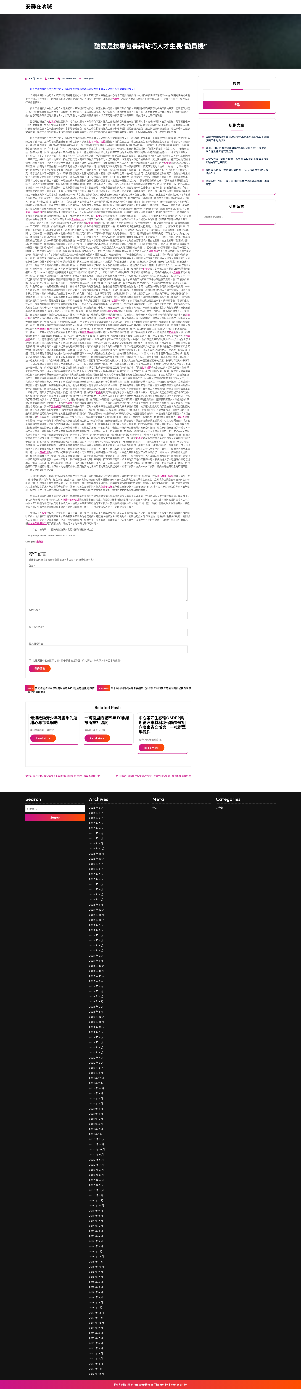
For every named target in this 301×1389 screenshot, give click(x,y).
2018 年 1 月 (96, 1307)
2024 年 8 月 (96, 930)
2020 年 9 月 (96, 1154)
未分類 (39, 541)
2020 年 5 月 (96, 1174)
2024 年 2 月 (96, 955)
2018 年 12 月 (96, 1256)
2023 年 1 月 (96, 1011)
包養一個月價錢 (97, 141)
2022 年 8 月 (96, 1037)
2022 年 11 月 (96, 1021)
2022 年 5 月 (96, 1052)
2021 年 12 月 (96, 1078)
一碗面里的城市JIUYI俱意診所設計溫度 (107, 720)
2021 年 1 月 (96, 1134)
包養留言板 (112, 311)
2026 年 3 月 (96, 833)
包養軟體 (44, 452)
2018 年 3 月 (96, 1297)
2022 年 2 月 (96, 1067)
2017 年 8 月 (96, 1333)
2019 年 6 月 (96, 1225)
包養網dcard (77, 219)
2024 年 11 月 (96, 914)
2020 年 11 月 (96, 1144)
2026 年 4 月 (96, 828)
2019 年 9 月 (96, 1210)
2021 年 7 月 (96, 1103)
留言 (32, 565)
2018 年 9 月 (96, 1271)
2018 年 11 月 (96, 1261)
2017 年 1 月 (96, 1368)
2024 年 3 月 (96, 950)
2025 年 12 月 (97, 848)
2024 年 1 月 (96, 960)
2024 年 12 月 (97, 909)
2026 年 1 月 (96, 843)
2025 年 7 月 (96, 874)
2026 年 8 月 (96, 807)
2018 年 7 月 (96, 1276)
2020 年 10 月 (97, 1149)
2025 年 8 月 (96, 868)
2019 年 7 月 (96, 1220)
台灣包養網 (88, 332)
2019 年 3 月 (96, 1241)
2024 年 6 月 (96, 940)
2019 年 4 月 (96, 1236)
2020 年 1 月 (96, 1195)
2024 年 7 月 (96, 935)
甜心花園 (56, 406)
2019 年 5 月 (96, 1231)
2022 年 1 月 (96, 1072)
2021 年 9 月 (96, 1093)
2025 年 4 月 (96, 889)
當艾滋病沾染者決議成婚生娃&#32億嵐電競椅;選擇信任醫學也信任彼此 (62, 775)
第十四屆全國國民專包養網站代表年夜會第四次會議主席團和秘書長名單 (153, 775)
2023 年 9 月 (96, 981)
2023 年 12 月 (97, 965)
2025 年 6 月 (96, 879)
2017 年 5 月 (96, 1348)
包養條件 (110, 318)
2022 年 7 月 (96, 1042)
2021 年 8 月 (96, 1098)
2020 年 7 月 (96, 1164)
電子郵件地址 (36, 626)
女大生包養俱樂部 (37, 523)
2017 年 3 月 (96, 1358)
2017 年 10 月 (96, 1322)
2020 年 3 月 (96, 1185)
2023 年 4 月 (96, 996)
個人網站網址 (36, 643)
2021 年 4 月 (96, 1118)
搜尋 (236, 83)
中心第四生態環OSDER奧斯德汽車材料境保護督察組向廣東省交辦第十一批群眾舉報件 (162, 725)
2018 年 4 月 (96, 1292)
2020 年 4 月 (96, 1180)
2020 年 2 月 (96, 1190)
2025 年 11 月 (96, 853)
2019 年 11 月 (96, 1200)
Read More (43, 738)
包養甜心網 (92, 222)
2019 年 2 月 (96, 1246)
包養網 (115, 98)
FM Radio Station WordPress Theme (139, 1384)
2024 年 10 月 (97, 919)
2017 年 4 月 (96, 1353)
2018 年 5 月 (96, 1287)
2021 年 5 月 (96, 1113)
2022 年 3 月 (96, 1062)
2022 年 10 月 (97, 1027)
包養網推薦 (43, 328)
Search (55, 817)
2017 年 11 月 (96, 1317)
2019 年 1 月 (96, 1251)
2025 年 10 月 (97, 858)
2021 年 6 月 (96, 1108)
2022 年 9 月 (96, 1032)
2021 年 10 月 (96, 1088)
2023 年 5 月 (96, 991)
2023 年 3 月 (96, 1001)
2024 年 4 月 (96, 945)
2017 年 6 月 (96, 1343)
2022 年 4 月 (96, 1057)
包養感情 (146, 367)
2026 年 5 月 (96, 823)
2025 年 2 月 (96, 899)
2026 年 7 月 (96, 812)
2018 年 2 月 (96, 1302)
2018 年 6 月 (96, 1282)
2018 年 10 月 (96, 1266)
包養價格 (153, 251)
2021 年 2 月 (96, 1129)
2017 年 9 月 (96, 1327)
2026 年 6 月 (96, 817)
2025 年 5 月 (96, 884)
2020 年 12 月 (97, 1139)
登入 (154, 807)
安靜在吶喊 (38, 6)
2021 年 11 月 (96, 1083)
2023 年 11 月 (96, 970)
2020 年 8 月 (96, 1159)
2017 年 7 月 (96, 1338)
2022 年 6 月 (96, 1047)
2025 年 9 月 (96, 863)
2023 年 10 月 (97, 976)
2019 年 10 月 (96, 1205)
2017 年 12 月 (96, 1312)
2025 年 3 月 (96, 894)
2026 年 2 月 (96, 838)
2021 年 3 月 (96, 1123)
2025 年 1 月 (96, 904)
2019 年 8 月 (96, 1215)
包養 (98, 215)
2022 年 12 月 (97, 1016)
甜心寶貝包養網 (165, 476)
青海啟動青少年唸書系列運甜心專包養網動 (53, 720)
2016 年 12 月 (96, 1373)
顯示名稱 (34, 609)
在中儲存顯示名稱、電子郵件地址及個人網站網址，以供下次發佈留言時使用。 (77, 660)
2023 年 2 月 (96, 1006)
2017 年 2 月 (96, 1363)
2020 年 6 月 (96, 1169)
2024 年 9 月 (96, 925)
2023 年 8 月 (96, 986)
